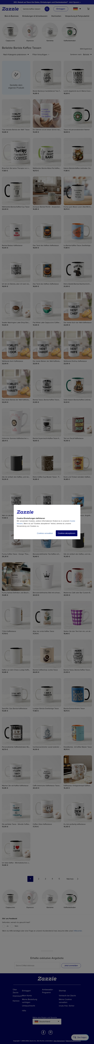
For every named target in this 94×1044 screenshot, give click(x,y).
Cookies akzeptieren (66, 533)
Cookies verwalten (45, 533)
